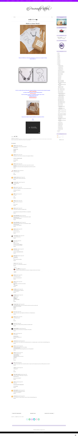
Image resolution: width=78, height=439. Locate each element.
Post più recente (17, 413)
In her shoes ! (59, 79)
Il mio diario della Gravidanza (33, 2)
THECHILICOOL (16, 297)
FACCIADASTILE (16, 386)
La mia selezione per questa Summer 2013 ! (61, 106)
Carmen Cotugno (16, 235)
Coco (14, 240)
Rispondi (15, 161)
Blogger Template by (39, 432)
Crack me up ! (59, 75)
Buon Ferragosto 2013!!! (61, 99)
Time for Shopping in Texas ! (61, 101)
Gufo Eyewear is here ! (60, 86)
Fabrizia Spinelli (16, 390)
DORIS (14, 193)
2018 (58, 58)
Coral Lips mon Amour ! (61, 98)
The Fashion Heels (16, 149)
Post (58, 135)
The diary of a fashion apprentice (18, 218)
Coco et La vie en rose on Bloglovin (18, 244)
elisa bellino (15, 289)
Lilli (14, 362)
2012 (58, 130)
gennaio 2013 (60, 129)
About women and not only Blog (18, 259)
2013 (58, 64)
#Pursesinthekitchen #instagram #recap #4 (62, 83)
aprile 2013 (59, 125)
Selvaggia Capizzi (16, 304)
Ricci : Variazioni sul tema (61, 88)
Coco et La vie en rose (16, 243)
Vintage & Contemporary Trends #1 (62, 110)
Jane (14, 323)
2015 (58, 62)
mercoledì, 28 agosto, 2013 (22, 328)
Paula (14, 333)
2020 (58, 56)
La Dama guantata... (60, 117)
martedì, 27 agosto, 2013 (19, 145)
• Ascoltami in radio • (12, 2)
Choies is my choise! (60, 92)
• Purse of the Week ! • (22, 2)
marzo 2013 (59, 126)
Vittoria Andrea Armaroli (17, 374)
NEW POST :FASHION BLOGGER (18, 158)
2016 (58, 61)
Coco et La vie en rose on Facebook (18, 245)
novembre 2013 (60, 66)
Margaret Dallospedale (16, 215)
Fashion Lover (15, 170)
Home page (33, 413)
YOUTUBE (18, 299)
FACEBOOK (15, 298)
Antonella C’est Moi (16, 177)
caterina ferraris (16, 340)
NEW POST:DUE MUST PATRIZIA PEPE (19, 384)
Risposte (15, 267)
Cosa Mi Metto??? (19, 392)
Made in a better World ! (61, 80)
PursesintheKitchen (37, 429)
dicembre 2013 (60, 65)
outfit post (17, 354)
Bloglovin (15, 150)
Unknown (15, 145)
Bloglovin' (15, 307)
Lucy (14, 311)
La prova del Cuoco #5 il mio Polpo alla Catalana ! (61, 93)
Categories (42, 2)
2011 (58, 131)
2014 (58, 63)
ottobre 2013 (59, 67)
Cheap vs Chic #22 (60, 103)
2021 (58, 55)
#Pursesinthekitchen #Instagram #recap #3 (62, 118)
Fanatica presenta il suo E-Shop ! (62, 113)
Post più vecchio (49, 413)
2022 (58, 54)
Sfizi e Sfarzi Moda (16, 182)
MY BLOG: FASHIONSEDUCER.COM (18, 251)
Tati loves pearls (16, 204)
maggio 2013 (60, 124)
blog (18, 355)
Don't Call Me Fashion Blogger (17, 306)
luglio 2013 (59, 122)
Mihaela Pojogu (16, 255)
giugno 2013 (59, 123)
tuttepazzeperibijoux (16, 328)
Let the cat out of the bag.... (61, 71)
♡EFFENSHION (16, 285)
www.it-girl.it (15, 357)
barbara (15, 187)
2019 (58, 57)
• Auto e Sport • (4, 2)
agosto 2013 (59, 70)
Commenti (59, 137)
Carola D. (17, 268)
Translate (64, 38)
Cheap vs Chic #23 (60, 73)
